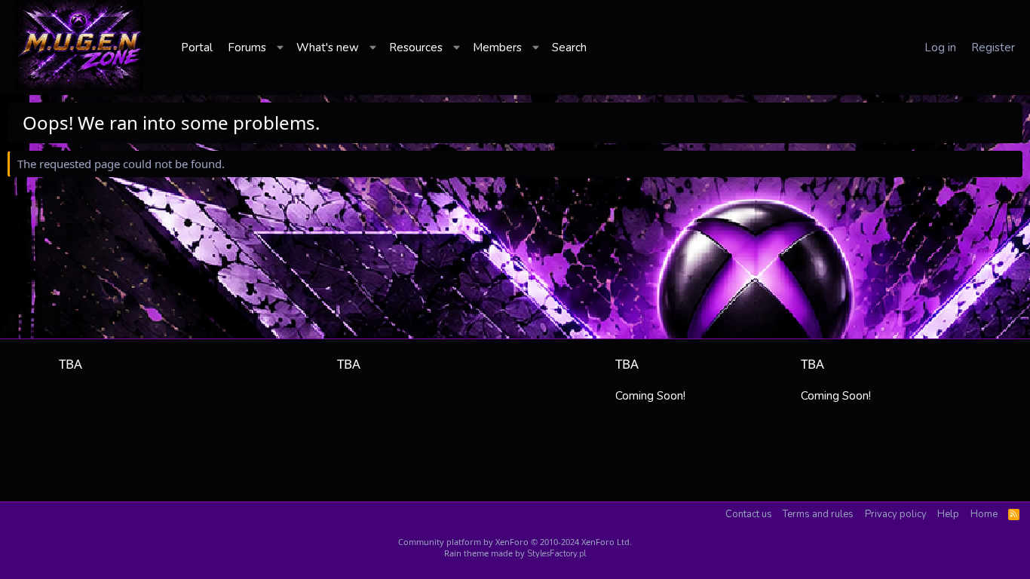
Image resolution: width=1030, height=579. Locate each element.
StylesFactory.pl (556, 553)
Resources (416, 47)
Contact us (748, 514)
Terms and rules (818, 514)
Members (497, 47)
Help (948, 514)
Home (984, 514)
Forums (247, 47)
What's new (327, 47)
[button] (281, 48)
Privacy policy (896, 514)
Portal (197, 47)
